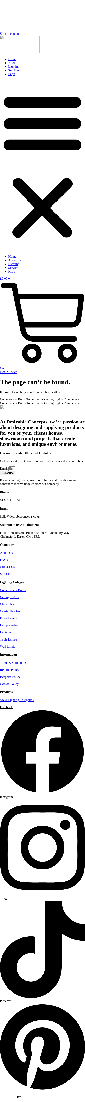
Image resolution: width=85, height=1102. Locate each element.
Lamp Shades (9, 625)
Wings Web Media (34, 1096)
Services (13, 70)
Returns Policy (9, 670)
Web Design (8, 1096)
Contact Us (7, 566)
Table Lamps (8, 639)
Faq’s (11, 74)
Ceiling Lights (9, 597)
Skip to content (10, 33)
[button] (42, 165)
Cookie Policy (9, 684)
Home (12, 59)
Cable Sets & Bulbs (13, 590)
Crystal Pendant (10, 611)
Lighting (13, 66)
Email (4, 468)
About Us (14, 63)
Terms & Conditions (13, 663)
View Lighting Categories (17, 700)
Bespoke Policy (10, 677)
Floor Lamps (8, 618)
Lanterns (5, 632)
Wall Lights (7, 646)
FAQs (4, 559)
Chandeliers (7, 604)
